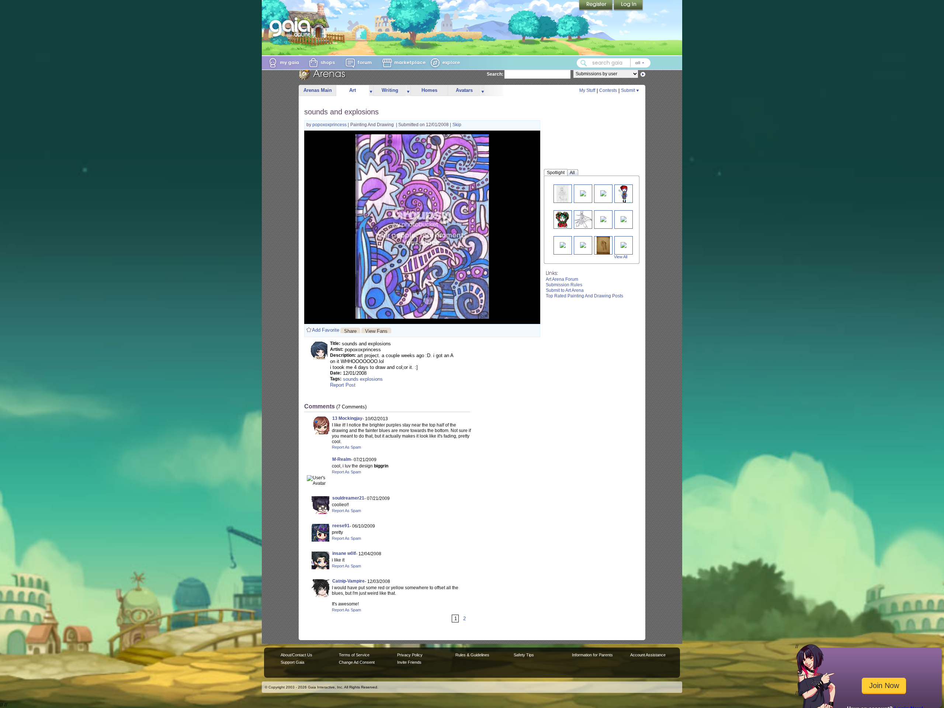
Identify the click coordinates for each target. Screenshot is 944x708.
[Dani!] (583, 244)
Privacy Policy (410, 655)
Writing (390, 90)
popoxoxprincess (330, 124)
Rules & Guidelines (472, 655)
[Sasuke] (603, 218)
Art (352, 90)
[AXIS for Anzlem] (583, 193)
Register (596, 5)
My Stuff (587, 90)
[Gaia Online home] (292, 27)
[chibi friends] (624, 244)
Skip (456, 124)
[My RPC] (583, 219)
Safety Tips (524, 655)
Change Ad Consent (357, 662)
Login (628, 5)
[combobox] (613, 63)
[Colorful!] (623, 193)
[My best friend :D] (624, 218)
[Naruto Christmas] (563, 244)
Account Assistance (648, 655)
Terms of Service (354, 655)
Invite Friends (409, 662)
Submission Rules (564, 284)
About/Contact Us (296, 655)
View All (620, 257)
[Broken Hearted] (562, 193)
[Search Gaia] (583, 63)
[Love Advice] (603, 193)
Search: (495, 74)
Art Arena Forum (562, 279)
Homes (429, 90)
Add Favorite (325, 330)
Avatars (464, 90)
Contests (608, 90)
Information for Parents (592, 655)
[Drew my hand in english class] (603, 245)
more (371, 90)
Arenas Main (317, 90)
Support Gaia (292, 662)
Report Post (342, 385)
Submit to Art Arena (565, 290)
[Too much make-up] (562, 219)
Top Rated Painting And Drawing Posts (584, 295)
